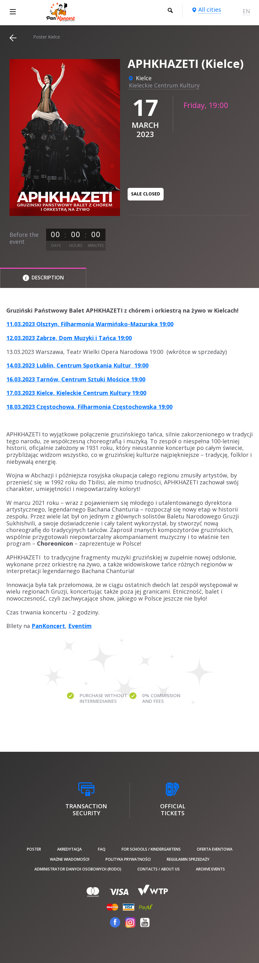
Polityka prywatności (128, 859)
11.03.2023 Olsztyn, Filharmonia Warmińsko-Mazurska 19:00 (89, 324)
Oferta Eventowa (214, 849)
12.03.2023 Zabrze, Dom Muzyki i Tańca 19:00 (69, 338)
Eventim (80, 626)
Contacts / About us (158, 869)
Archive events (210, 869)
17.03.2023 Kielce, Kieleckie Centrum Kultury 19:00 (76, 393)
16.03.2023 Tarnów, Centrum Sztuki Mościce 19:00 (75, 379)
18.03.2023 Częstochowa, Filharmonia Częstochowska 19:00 (89, 406)
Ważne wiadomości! (69, 859)
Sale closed (145, 194)
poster (34, 849)
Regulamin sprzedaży (188, 859)
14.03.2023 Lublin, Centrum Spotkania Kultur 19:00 (77, 365)
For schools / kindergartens (151, 849)
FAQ (101, 849)
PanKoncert (48, 626)
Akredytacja (69, 849)
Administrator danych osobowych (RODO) (77, 869)
